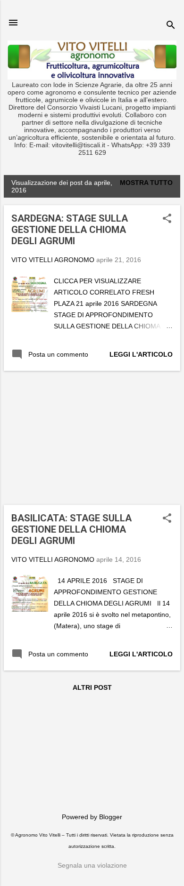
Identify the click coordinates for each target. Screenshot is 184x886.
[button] (167, 219)
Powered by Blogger (92, 817)
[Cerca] (170, 25)
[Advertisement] (74, 437)
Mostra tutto (146, 182)
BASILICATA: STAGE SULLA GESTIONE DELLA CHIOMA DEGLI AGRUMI (71, 529)
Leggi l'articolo (141, 354)
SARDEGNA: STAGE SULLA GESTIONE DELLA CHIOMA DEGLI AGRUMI (69, 230)
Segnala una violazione (92, 865)
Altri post (92, 687)
